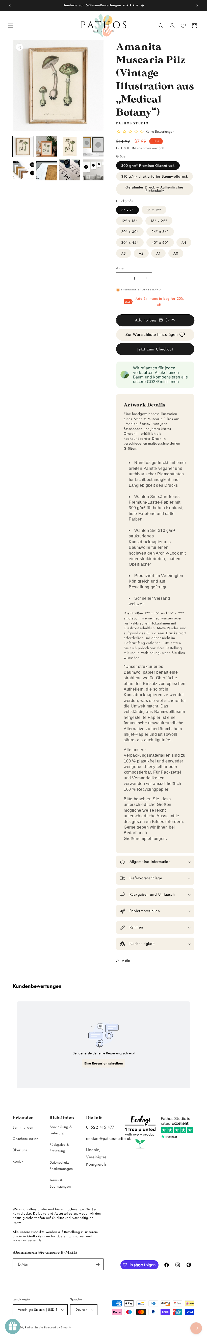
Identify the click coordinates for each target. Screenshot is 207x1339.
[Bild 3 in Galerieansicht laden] (69, 146)
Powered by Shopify (57, 1327)
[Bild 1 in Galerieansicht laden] (23, 146)
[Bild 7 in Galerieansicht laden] (69, 169)
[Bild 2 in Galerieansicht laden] (46, 146)
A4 (184, 242)
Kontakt (18, 1161)
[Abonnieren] (97, 1264)
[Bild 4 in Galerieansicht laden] (93, 146)
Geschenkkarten (25, 1138)
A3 (123, 253)
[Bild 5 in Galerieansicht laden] (23, 169)
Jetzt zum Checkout (155, 349)
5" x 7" (127, 209)
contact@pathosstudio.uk (108, 1138)
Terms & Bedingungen (60, 1183)
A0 (175, 253)
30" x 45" (130, 242)
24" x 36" (160, 231)
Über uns (20, 1150)
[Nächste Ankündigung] (197, 5)
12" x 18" (129, 220)
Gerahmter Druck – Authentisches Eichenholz (154, 189)
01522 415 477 (100, 1127)
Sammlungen (23, 1127)
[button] (10, 25)
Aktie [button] (126, 960)
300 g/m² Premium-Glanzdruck (148, 165)
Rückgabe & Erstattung (59, 1147)
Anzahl (121, 268)
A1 (158, 253)
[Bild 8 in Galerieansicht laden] (93, 169)
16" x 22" (158, 220)
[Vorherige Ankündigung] (9, 5)
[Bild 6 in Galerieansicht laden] (46, 169)
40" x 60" (160, 242)
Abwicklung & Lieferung (60, 1130)
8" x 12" (154, 209)
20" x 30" (130, 231)
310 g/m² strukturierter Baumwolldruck (154, 176)
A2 (141, 253)
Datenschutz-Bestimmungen (61, 1165)
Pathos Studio (132, 123)
